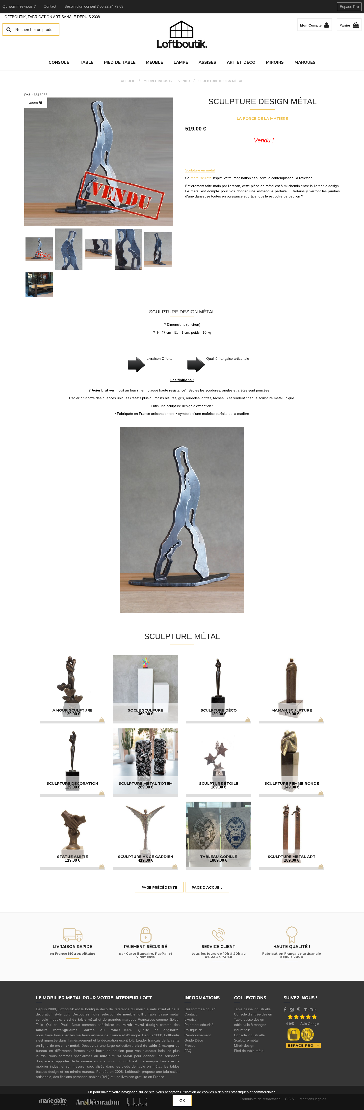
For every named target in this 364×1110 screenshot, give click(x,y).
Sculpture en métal (200, 170)
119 (72, 860)
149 (291, 787)
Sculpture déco (219, 710)
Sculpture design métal (262, 101)
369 (145, 714)
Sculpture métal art (291, 856)
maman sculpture (291, 710)
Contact (50, 6)
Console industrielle (249, 1035)
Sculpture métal (246, 1040)
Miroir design (244, 1045)
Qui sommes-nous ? (19, 6)
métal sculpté (201, 178)
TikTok (310, 1009)
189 (218, 787)
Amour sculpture (72, 710)
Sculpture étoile (218, 783)
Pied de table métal (249, 1051)
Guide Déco (193, 1040)
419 (145, 860)
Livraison (191, 1019)
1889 (218, 860)
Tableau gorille (218, 856)
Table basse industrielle (252, 1009)
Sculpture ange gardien (145, 856)
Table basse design (249, 1019)
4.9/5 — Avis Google (302, 1024)
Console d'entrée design (253, 1014)
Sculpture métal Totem (146, 783)
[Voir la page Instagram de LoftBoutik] (291, 1010)
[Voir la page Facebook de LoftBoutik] (285, 1010)
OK (182, 1100)
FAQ (187, 1051)
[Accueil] (182, 34)
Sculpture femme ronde (291, 783)
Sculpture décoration (72, 783)
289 (145, 787)
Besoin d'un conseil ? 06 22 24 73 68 (93, 6)
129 (218, 714)
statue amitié (72, 856)
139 (72, 714)
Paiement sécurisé (198, 1025)
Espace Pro (349, 6)
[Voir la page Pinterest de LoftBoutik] (298, 1010)
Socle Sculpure (145, 710)
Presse (189, 1045)
